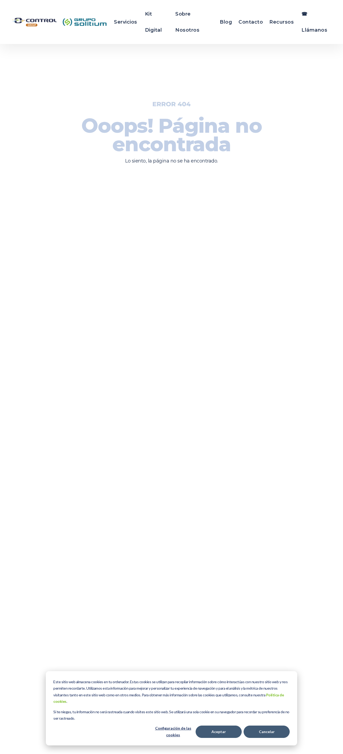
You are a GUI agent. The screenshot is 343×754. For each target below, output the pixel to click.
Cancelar (267, 731)
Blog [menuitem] (226, 22)
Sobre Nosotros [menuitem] (187, 22)
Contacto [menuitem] (250, 22)
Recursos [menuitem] (281, 22)
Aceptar (218, 731)
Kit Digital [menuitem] (153, 22)
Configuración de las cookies (173, 731)
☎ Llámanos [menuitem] (314, 22)
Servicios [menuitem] (125, 22)
